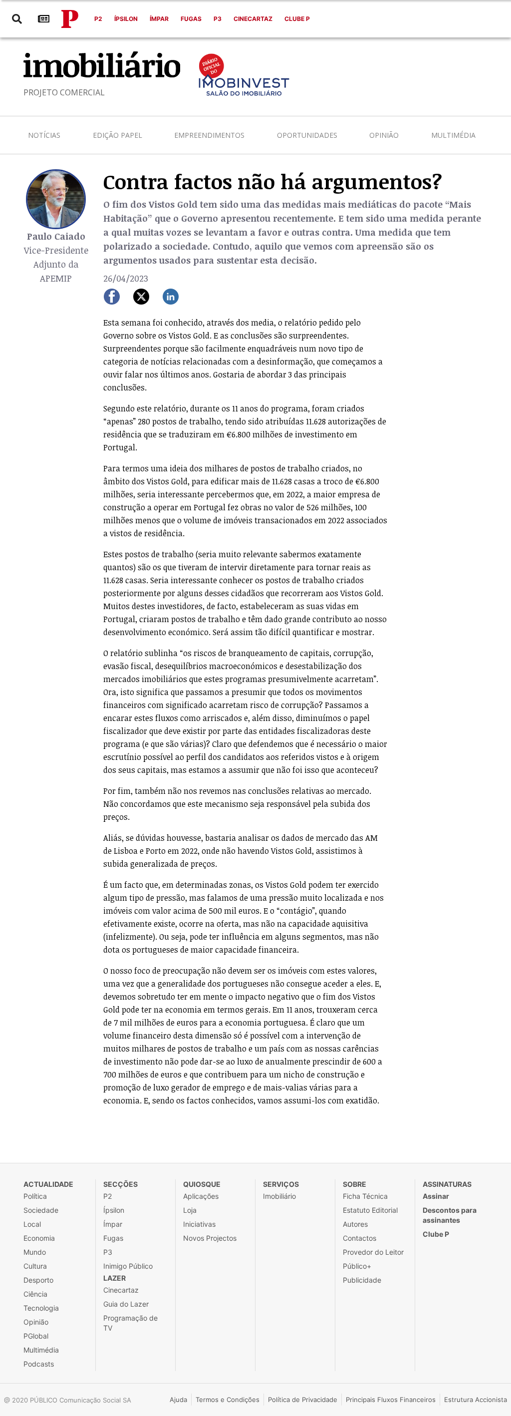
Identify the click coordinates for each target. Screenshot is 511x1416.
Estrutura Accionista (475, 1400)
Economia (39, 1238)
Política (35, 1196)
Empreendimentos (209, 135)
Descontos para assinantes (450, 1215)
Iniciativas (199, 1224)
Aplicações (201, 1196)
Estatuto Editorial (370, 1210)
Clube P (297, 18)
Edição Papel (117, 135)
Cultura (35, 1266)
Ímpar (159, 18)
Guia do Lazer (126, 1304)
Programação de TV (130, 1323)
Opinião (384, 135)
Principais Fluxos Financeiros (391, 1400)
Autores (355, 1224)
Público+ (357, 1266)
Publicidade (362, 1280)
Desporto (38, 1280)
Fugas (191, 18)
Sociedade (40, 1210)
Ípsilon (126, 18)
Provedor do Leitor (373, 1252)
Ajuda (178, 1400)
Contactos (359, 1238)
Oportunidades (307, 135)
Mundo (34, 1252)
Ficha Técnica (365, 1196)
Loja (190, 1210)
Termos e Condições (227, 1400)
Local (32, 1224)
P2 (98, 18)
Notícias (44, 135)
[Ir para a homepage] (69, 18)
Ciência (35, 1294)
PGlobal (35, 1336)
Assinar (436, 1196)
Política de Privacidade (302, 1400)
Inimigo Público (128, 1266)
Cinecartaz (253, 18)
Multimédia (453, 135)
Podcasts (38, 1364)
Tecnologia (41, 1308)
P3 (218, 18)
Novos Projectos (210, 1238)
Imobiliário (279, 1196)
